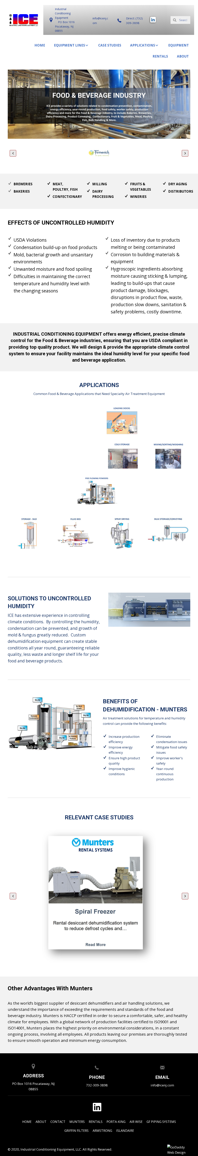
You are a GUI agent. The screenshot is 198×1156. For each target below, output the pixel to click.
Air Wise (136, 1122)
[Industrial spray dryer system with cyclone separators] (122, 533)
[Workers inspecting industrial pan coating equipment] (29, 456)
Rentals (95, 1122)
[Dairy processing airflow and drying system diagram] (168, 420)
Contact (57, 1122)
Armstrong (102, 1130)
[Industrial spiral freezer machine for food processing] (76, 420)
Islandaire (125, 1130)
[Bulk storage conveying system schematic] (168, 533)
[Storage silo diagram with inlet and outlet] (29, 533)
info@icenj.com (162, 1085)
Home (27, 1122)
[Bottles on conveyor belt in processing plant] (76, 456)
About (41, 1122)
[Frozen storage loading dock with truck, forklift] (122, 420)
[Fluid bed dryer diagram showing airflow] (75, 533)
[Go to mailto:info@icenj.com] (96, 20)
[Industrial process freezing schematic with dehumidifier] (29, 420)
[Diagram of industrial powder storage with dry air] (97, 490)
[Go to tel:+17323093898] (130, 20)
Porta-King (116, 1122)
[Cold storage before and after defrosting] (122, 456)
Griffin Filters (76, 1130)
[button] (87, 45)
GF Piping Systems (161, 1122)
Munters (77, 1122)
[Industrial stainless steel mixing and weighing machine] (168, 456)
